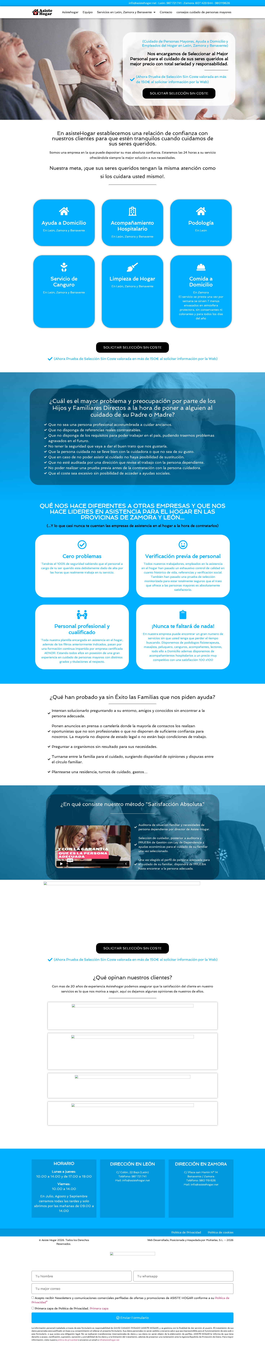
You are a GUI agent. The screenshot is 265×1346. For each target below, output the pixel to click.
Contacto (166, 12)
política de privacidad (67, 1340)
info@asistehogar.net (109, 1340)
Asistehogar (70, 12)
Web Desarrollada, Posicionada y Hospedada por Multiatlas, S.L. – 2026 (190, 1240)
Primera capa (99, 1308)
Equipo (88, 12)
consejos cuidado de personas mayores (203, 12)
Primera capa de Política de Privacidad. (71, 1308)
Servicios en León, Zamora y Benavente (124, 12)
